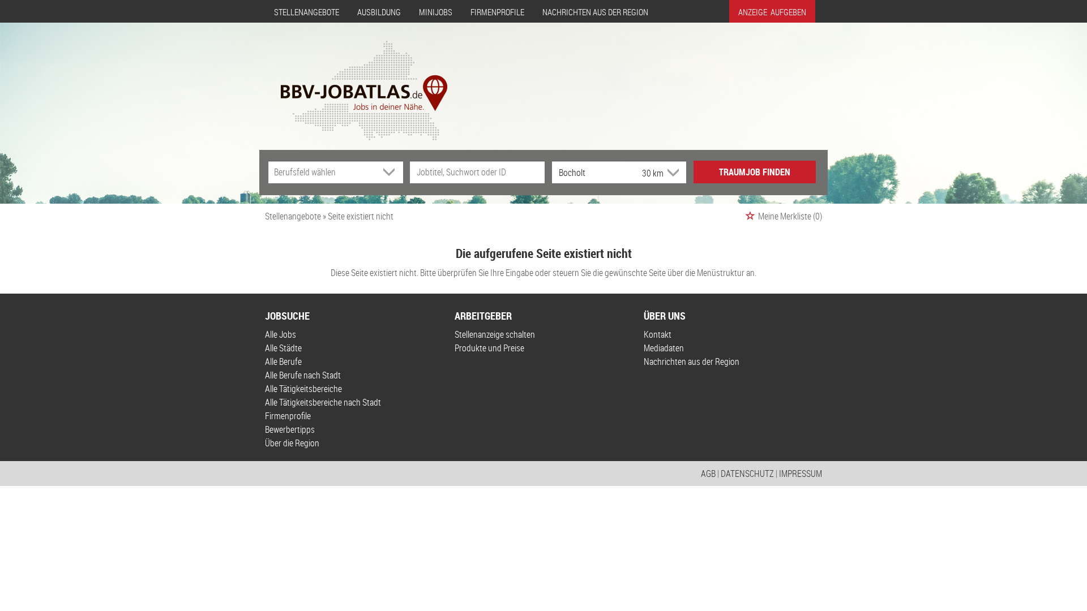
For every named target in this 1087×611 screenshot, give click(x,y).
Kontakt (657, 334)
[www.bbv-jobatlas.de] (354, 81)
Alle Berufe (283, 361)
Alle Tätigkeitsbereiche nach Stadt (323, 402)
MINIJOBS (435, 12)
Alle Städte (283, 348)
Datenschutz (747, 473)
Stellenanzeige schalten (495, 334)
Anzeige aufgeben (772, 12)
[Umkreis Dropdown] (672, 172)
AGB (708, 473)
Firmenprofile (497, 12)
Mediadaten (664, 348)
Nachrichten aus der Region (595, 12)
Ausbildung (379, 12)
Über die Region (292, 443)
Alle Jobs (280, 334)
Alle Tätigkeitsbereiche (303, 388)
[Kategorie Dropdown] (391, 172)
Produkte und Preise (489, 348)
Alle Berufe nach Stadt (303, 375)
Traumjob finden (754, 172)
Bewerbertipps (290, 429)
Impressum (800, 473)
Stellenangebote (306, 12)
